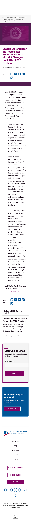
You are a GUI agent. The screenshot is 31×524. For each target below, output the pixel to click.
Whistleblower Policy (22, 505)
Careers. (16, 454)
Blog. (15, 446)
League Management (15, 468)
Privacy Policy (12, 505)
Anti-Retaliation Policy (15, 507)
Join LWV (16, 482)
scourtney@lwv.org (12, 291)
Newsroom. (15, 450)
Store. (15, 459)
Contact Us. (16, 441)
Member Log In (15, 475)
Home (3, 17)
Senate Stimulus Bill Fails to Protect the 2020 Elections (14, 320)
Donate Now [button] (12, 409)
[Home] (14, 433)
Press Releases (11, 17)
